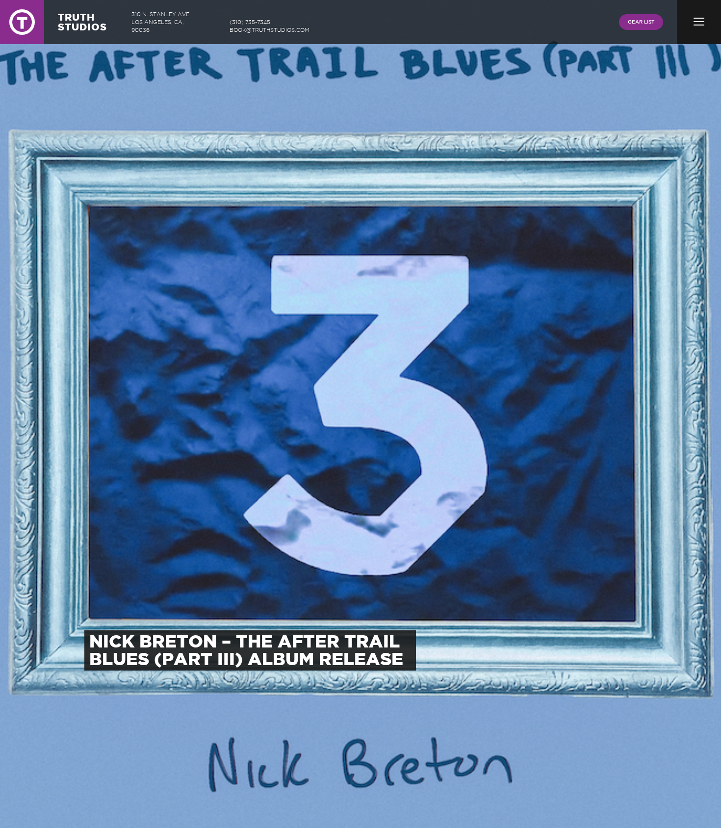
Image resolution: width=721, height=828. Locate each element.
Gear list (641, 22)
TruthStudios (82, 21)
